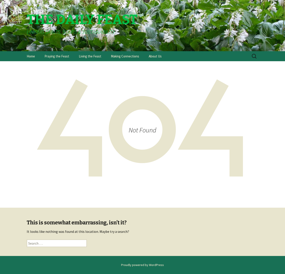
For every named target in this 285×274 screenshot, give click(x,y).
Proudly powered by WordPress (142, 265)
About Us (155, 56)
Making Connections (125, 56)
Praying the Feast (57, 56)
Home (31, 56)
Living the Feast (90, 56)
